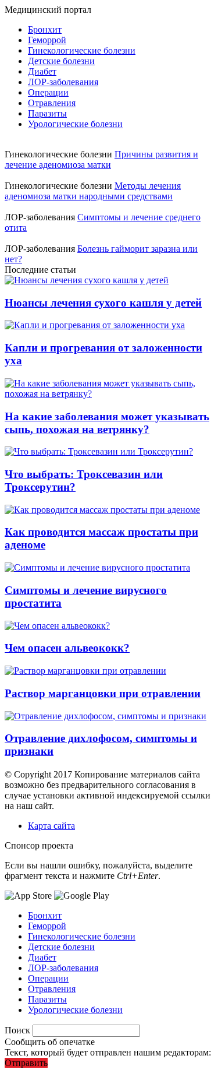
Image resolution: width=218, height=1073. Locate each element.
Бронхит (45, 29)
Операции (48, 92)
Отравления (52, 103)
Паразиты (47, 113)
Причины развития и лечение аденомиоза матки (101, 159)
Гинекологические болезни (81, 50)
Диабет (42, 71)
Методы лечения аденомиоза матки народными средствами (93, 191)
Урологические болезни (75, 124)
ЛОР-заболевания (63, 82)
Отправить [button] (26, 1063)
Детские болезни (61, 61)
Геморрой (47, 40)
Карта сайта (51, 826)
